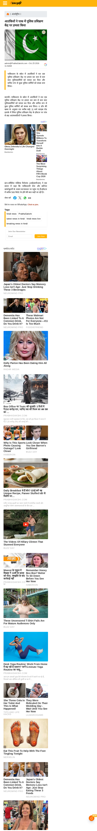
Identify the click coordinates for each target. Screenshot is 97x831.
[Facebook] (43, 40)
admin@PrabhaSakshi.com (16, 63)
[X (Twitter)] (43, 45)
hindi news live (34, 219)
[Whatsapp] (25, 199)
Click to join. (33, 205)
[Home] (8, 14)
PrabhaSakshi (25, 214)
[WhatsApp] (43, 51)
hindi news (12, 214)
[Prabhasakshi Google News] (45, 64)
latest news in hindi (16, 219)
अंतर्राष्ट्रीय (15, 14)
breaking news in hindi (17, 223)
